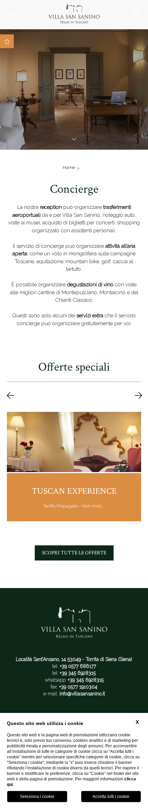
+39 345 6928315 (78, 673)
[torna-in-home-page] (74, 14)
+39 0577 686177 (78, 666)
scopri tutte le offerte (74, 552)
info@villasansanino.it (82, 693)
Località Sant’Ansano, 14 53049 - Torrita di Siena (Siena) (74, 659)
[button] (10, 396)
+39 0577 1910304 (78, 687)
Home (69, 167)
